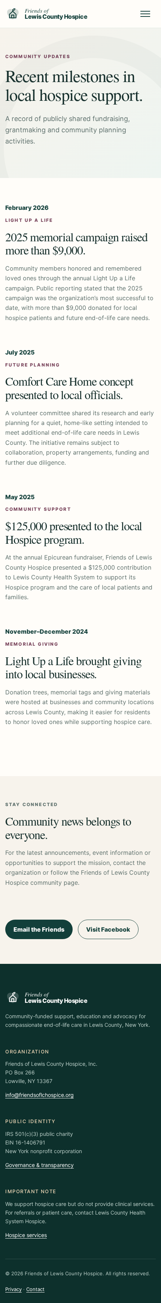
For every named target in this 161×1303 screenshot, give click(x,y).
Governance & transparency (39, 1165)
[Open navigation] (145, 13)
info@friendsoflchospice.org (39, 1095)
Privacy (13, 1289)
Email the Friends (38, 929)
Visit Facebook (108, 929)
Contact (35, 1289)
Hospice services (26, 1235)
